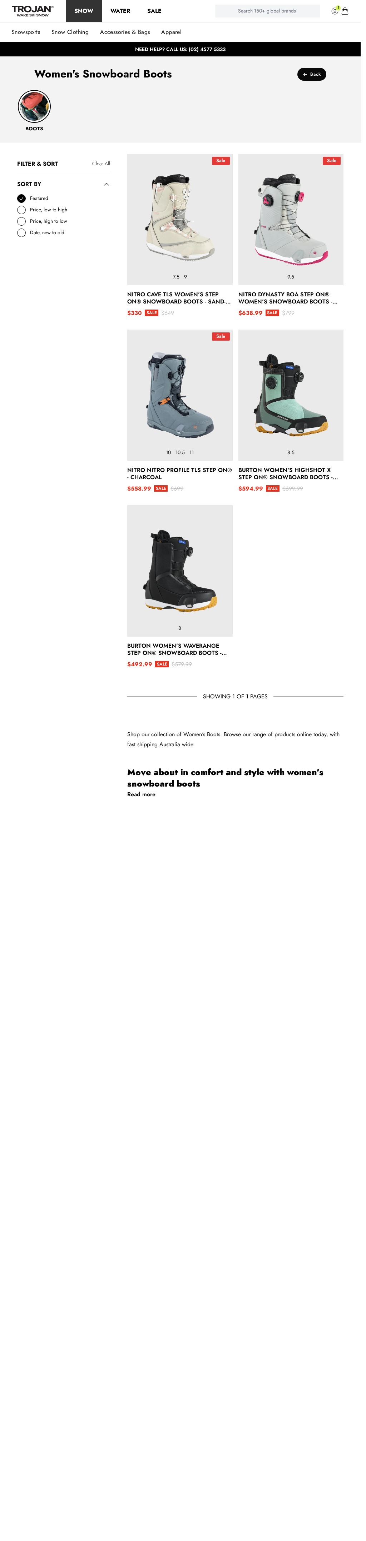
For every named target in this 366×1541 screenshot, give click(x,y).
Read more (141, 794)
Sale (154, 11)
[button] (345, 11)
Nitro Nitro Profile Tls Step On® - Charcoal (179, 474)
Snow (83, 11)
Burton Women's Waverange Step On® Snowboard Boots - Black (174, 649)
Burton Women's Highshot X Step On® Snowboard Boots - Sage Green (285, 474)
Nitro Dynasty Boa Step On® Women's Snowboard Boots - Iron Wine (285, 298)
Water (120, 11)
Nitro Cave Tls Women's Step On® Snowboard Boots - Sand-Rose (176, 298)
